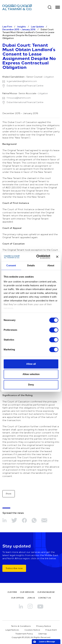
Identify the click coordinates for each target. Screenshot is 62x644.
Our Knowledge (46, 592)
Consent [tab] (11, 265)
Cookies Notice (32, 629)
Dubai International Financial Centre (24, 85)
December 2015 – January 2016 (18, 29)
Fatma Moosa (9, 93)
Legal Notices (12, 629)
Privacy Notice (43, 626)
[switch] (53, 329)
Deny (31, 384)
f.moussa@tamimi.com (19, 97)
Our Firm (12, 592)
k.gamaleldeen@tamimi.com (22, 81)
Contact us (44, 598)
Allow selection (31, 374)
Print (8, 493)
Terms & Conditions (21, 626)
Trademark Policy (24, 633)
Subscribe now (14, 568)
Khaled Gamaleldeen (13, 76)
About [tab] (50, 265)
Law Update (37, 26)
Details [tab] (31, 265)
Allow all (31, 364)
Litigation (49, 76)
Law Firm (7, 26)
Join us (31, 598)
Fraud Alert (51, 629)
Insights (21, 26)
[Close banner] (57, 257)
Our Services (27, 592)
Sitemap (42, 633)
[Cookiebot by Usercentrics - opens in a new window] (37, 257)
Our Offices (17, 598)
